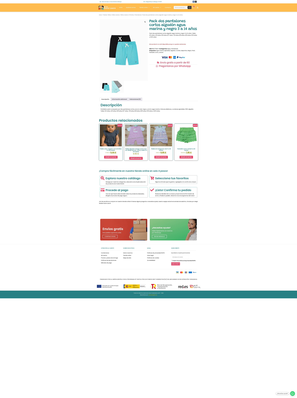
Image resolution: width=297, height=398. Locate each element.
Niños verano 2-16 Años (127, 15)
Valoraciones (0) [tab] (135, 99)
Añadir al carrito (110, 157)
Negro (189, 50)
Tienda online (143, 7)
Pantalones (138, 15)
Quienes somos (131, 7)
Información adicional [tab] (119, 99)
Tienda (105, 15)
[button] (145, 22)
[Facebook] (193, 2)
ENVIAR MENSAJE (159, 236)
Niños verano (116, 15)
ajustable (167, 50)
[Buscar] (190, 7)
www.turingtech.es (152, 295)
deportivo (184, 50)
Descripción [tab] (105, 99)
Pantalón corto (153, 52)
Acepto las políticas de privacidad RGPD (184, 260)
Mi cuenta (156, 7)
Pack (193, 50)
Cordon (178, 50)
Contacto (168, 7)
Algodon (172, 50)
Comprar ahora (110, 236)
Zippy (169, 49)
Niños (109, 15)
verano (161, 52)
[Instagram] (196, 2)
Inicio (120, 7)
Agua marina (160, 50)
